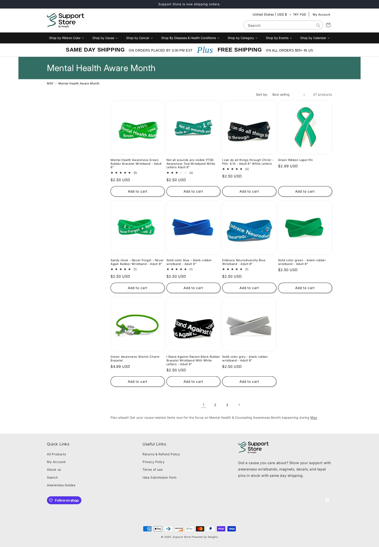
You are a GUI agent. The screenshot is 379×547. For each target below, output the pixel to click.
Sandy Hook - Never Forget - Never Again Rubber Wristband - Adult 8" (137, 262)
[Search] (318, 25)
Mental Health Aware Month (79, 83)
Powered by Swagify (205, 536)
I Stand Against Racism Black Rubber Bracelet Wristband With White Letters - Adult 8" (193, 360)
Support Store (182, 536)
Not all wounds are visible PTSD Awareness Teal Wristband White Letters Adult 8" (190, 163)
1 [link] (203, 404)
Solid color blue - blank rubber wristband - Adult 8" (189, 262)
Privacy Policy (153, 462)
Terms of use (153, 469)
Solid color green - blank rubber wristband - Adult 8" (302, 262)
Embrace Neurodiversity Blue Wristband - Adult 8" (243, 262)
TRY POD (299, 14)
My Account (321, 14)
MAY (50, 83)
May (313, 417)
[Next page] (239, 404)
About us (54, 469)
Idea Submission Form (160, 477)
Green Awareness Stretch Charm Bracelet (135, 358)
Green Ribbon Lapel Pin (295, 160)
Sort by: (262, 94)
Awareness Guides (61, 485)
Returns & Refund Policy (161, 454)
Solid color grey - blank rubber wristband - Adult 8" (245, 358)
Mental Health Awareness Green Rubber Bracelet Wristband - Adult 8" (136, 163)
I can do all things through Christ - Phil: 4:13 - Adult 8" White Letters (248, 161)
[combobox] (283, 25)
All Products (56, 454)
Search (52, 477)
